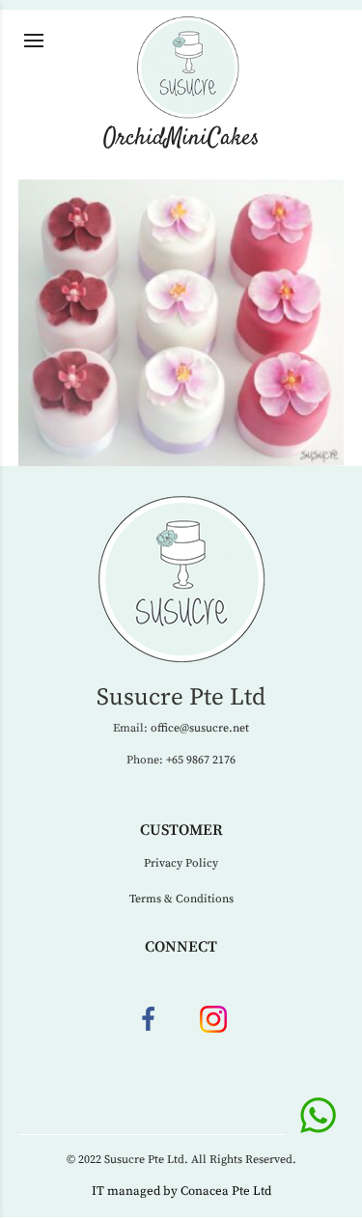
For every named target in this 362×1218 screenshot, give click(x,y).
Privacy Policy (181, 863)
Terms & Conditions (181, 899)
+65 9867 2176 (201, 760)
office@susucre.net (200, 728)
